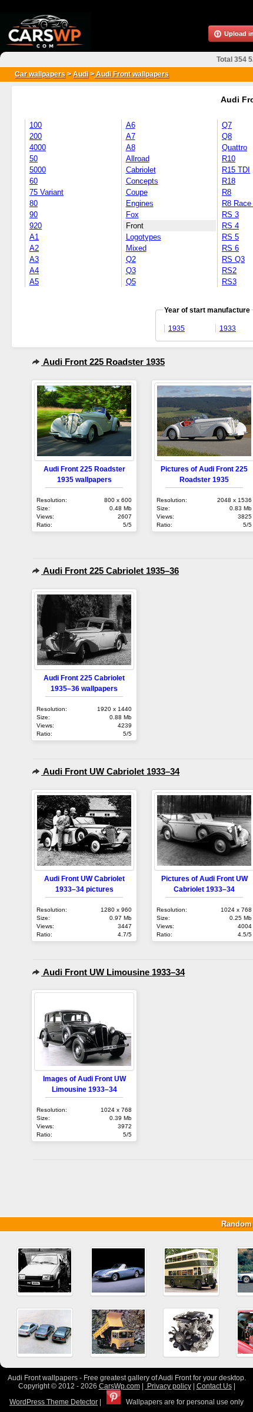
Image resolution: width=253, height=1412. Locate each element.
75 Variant (46, 192)
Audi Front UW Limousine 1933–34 (113, 972)
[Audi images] (44, 1332)
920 (35, 225)
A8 (130, 147)
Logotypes (143, 236)
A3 (34, 259)
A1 (34, 236)
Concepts (142, 181)
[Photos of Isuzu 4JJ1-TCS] (191, 1332)
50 (33, 158)
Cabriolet (141, 169)
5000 (37, 169)
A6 (130, 125)
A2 (34, 248)
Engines (140, 203)
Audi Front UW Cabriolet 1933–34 (110, 771)
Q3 (131, 270)
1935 (176, 328)
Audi (80, 74)
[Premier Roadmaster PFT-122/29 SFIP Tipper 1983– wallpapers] (118, 1332)
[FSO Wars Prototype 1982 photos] (44, 1271)
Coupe (137, 192)
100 (35, 125)
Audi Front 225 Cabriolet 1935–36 (110, 571)
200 (35, 136)
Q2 (131, 259)
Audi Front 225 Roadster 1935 (103, 362)
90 (33, 214)
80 (33, 203)
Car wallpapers (40, 74)
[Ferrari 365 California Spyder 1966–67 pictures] (118, 1271)
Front (135, 225)
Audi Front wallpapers (131, 74)
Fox (132, 214)
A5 (34, 281)
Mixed (136, 248)
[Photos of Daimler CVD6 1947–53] (191, 1271)
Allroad (137, 158)
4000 (37, 147)
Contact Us (214, 1386)
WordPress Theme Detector (53, 1402)
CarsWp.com (119, 1386)
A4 (34, 270)
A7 (130, 136)
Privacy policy (168, 1386)
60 (33, 181)
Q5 (131, 281)
